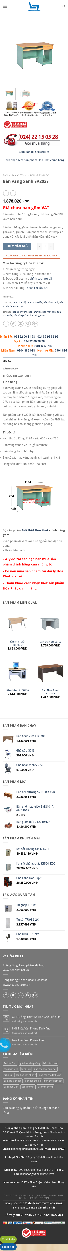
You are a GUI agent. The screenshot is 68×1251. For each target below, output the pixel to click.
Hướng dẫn (56, 1195)
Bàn (5, 175)
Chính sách (26, 1195)
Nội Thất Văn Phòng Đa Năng (31, 1028)
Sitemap (45, 1198)
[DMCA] (54, 1148)
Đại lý (22, 1198)
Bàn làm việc (20, 302)
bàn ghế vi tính (20, 311)
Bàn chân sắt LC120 (50, 641)
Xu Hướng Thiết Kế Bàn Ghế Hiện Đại (36, 1017)
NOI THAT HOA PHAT (49, 1203)
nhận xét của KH (37, 288)
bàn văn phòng (21, 315)
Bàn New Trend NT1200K (50, 692)
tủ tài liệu (26, 1069)
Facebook (8, 1246)
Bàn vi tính (18, 175)
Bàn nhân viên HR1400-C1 (17, 643)
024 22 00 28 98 (34, 341)
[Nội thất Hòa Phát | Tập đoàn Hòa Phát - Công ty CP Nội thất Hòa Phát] (34, 6)
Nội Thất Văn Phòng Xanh (28, 1040)
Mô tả (7, 361)
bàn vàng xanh (37, 315)
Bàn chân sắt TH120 (17, 690)
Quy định (41, 1195)
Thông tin (10, 1195)
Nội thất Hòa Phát (35, 530)
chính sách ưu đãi (41, 278)
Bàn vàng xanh (51, 302)
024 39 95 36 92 (47, 336)
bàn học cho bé (33, 1080)
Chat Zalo (8, 1239)
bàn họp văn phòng (26, 1075)
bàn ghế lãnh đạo (13, 1080)
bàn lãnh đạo (50, 1063)
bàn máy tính (49, 311)
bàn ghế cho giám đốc (45, 1069)
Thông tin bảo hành (17, 375)
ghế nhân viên (11, 1069)
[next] (59, 54)
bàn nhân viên (11, 1086)
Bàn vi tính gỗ (39, 175)
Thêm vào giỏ (17, 246)
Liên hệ (33, 1198)
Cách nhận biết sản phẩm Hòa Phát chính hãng (34, 160)
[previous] (8, 54)
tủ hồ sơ (8, 1075)
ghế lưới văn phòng (30, 1063)
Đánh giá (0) (10, 368)
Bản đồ (39, 1136)
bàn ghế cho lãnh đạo (50, 1075)
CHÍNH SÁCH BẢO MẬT (49, 1215)
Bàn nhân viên (35, 302)
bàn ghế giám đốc (53, 1080)
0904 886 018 (42, 346)
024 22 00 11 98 (24, 336)
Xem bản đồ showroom (34, 152)
